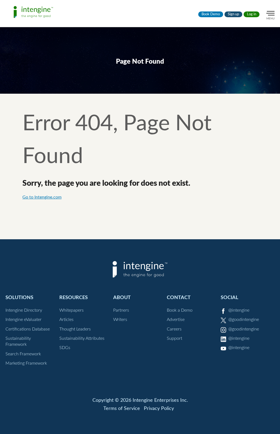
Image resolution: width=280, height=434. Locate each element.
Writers (120, 319)
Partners (121, 310)
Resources (73, 297)
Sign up (233, 14)
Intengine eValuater (23, 319)
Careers (174, 329)
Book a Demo (179, 310)
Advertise (176, 319)
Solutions (19, 297)
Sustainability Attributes (81, 338)
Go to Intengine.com (42, 197)
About (122, 297)
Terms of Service (121, 408)
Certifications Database (27, 329)
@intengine (238, 310)
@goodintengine (243, 319)
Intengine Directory (23, 310)
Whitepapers (71, 310)
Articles (66, 319)
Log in (251, 14)
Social (229, 297)
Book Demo (211, 14)
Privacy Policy (159, 408)
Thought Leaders (75, 329)
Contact (179, 297)
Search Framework (23, 354)
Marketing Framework (26, 363)
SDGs (64, 348)
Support (174, 338)
